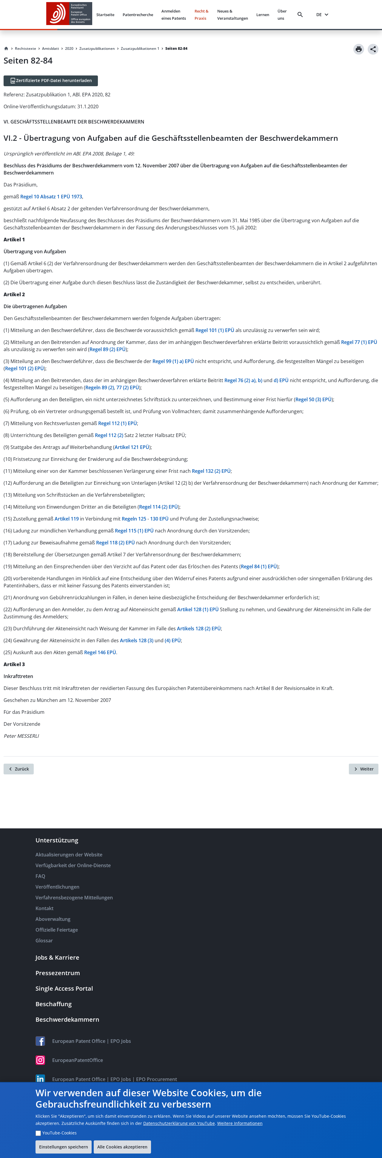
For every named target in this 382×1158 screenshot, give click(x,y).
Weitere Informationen (240, 1123)
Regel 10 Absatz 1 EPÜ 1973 (51, 196)
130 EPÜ (159, 518)
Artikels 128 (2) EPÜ (199, 628)
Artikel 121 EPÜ (132, 447)
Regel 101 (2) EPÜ (24, 368)
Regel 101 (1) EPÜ (214, 330)
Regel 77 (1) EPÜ (359, 342)
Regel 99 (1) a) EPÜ (173, 361)
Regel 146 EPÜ (100, 652)
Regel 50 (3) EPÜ (313, 399)
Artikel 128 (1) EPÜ (198, 609)
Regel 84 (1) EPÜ (259, 566)
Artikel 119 (67, 518)
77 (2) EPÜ (127, 387)
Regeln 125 (134, 518)
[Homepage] (6, 48)
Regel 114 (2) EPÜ (158, 507)
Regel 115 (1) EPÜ (134, 530)
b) (260, 380)
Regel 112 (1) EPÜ (117, 423)
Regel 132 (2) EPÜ (211, 471)
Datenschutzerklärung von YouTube (179, 1123)
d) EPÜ (281, 380)
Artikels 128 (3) (137, 640)
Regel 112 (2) (109, 435)
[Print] (358, 49)
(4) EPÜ (173, 640)
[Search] (301, 14)
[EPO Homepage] (69, 14)
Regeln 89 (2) (99, 387)
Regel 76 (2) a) (239, 380)
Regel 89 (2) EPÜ (108, 349)
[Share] (373, 49)
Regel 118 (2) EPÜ (115, 542)
